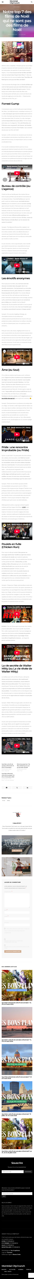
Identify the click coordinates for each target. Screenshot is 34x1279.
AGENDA (20, 1269)
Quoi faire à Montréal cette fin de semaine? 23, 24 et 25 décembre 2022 (8, 775)
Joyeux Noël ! (17, 6)
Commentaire (7, 891)
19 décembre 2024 (13, 846)
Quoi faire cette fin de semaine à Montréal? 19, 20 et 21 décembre (8, 765)
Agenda (12, 838)
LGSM (24, 507)
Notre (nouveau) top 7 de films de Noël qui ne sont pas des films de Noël (23, 765)
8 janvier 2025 (12, 868)
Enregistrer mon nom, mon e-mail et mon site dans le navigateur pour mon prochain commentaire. (16, 930)
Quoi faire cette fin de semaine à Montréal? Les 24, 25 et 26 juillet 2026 (17, 1151)
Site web (6, 922)
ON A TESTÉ (7, 1271)
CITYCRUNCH (8, 1241)
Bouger (17, 860)
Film (4, 800)
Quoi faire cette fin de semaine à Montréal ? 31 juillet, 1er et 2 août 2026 (16, 1114)
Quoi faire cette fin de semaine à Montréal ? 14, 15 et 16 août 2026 (17, 1040)
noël (9, 800)
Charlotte (22, 846)
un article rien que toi (8, 398)
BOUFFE (4, 1269)
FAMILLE (28, 1269)
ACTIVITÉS (12, 1269)
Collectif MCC (22, 34)
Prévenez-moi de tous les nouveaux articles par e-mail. (16, 947)
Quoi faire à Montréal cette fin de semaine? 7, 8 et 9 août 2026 (17, 1077)
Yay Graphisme (15, 1250)
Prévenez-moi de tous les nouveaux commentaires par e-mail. (13, 941)
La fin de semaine (19, 838)
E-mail (6, 916)
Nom (5, 910)
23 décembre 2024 (12, 34)
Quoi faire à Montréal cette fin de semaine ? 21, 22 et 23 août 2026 (16, 1003)
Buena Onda (16, 1254)
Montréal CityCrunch (13, 1266)
